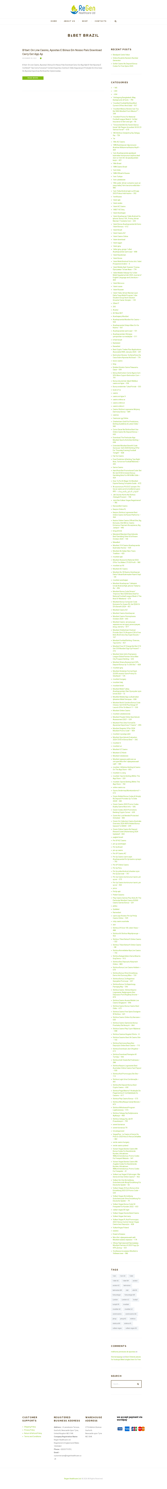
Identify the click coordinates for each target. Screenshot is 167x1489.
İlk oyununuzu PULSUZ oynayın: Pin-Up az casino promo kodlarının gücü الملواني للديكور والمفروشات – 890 (126, 489)
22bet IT (116, 303)
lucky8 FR (116, 1304)
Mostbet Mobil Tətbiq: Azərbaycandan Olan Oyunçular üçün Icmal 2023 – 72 (127, 691)
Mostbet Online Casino (121, 711)
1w (114, 138)
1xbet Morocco (118, 283)
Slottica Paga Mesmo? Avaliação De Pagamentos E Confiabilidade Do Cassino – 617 (127, 1093)
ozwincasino (117, 1314)
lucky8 (135, 1300)
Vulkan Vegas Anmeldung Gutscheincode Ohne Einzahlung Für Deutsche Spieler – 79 (127, 1198)
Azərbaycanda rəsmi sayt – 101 (125, 331)
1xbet (131, 1276)
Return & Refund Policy (33, 1433)
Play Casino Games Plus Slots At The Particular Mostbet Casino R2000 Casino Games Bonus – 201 (127, 900)
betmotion (127, 1285)
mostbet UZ (129, 1309)
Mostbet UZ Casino (120, 749)
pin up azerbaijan (119, 844)
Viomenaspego (117, 1357)
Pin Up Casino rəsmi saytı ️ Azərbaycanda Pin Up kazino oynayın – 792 (127, 859)
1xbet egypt (117, 243)
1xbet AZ (116, 1281)
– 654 (115, 94)
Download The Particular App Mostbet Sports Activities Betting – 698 (126, 440)
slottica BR (116, 1323)
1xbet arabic (117, 203)
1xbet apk (116, 200)
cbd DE (134, 1290)
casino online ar (119, 403)
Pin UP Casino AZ (119, 853)
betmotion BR (117, 1290)
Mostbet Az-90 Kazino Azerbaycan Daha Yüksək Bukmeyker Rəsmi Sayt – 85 (127, 574)
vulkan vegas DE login (121, 1210)
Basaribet (116, 346)
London (115, 1300)
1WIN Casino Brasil (120, 167)
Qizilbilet (116, 909)
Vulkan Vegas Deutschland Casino (126, 1213)
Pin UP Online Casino (121, 865)
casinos (116, 415)
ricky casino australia (121, 921)
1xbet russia (117, 286)
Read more (33, 78)
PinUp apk (117, 891)
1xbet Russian (118, 290)
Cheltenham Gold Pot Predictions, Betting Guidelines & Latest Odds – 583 (126, 424)
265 (114, 307)
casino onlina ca (119, 400)
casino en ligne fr (119, 396)
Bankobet (116, 343)
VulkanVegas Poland (121, 1228)
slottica (132, 1319)
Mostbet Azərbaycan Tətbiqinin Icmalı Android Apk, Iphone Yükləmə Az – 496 (126, 585)
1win (114, 1276)
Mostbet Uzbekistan (120, 756)
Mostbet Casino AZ (120, 610)
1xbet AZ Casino (119, 206)
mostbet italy (118, 682)
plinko (115, 906)
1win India (117, 170)
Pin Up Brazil (117, 847)
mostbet (126, 1304)
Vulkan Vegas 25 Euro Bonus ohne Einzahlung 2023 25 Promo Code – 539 (126, 1190)
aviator (135, 1281)
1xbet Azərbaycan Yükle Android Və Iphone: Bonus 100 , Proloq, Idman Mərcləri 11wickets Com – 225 (126, 218)
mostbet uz (117, 746)
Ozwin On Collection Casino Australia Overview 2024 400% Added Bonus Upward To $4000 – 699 (127, 823)
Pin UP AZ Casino (119, 840)
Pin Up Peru (117, 868)
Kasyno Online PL (119, 509)
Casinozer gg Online (120, 418)
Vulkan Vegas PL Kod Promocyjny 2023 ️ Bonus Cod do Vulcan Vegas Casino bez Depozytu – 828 (126, 1222)
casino (115, 393)
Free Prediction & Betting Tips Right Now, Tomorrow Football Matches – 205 (126, 461)
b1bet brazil (117, 340)
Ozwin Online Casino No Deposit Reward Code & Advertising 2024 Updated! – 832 (125, 831)
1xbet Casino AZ (119, 233)
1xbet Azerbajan (119, 213)
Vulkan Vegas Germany (122, 1216)
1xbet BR (126, 1281)
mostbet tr (117, 743)
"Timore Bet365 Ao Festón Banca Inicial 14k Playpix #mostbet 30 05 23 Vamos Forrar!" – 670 (127, 127)
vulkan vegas (117, 1328)
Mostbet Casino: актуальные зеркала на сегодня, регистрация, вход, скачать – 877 (126, 624)
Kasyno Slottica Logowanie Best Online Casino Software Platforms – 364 (127, 514)
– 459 (115, 91)
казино (115, 1231)
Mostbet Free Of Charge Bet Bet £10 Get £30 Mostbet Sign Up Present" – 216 (127, 648)
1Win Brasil (117, 163)
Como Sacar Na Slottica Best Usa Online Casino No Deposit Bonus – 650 (126, 431)
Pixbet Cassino (118, 895)
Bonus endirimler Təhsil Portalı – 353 (127, 387)
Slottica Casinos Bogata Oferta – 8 (126, 1034)
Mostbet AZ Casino (120, 569)
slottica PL (127, 1323)
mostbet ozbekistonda (121, 714)
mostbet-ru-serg (119, 773)
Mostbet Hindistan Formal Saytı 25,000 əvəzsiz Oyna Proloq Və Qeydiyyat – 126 (125, 673)
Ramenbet (117, 912)
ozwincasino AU (130, 1314)
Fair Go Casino (118, 456)
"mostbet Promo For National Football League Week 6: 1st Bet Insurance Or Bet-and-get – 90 (125, 119)
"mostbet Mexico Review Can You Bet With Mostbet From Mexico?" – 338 (126, 111)
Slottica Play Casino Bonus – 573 (125, 1099)
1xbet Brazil (117, 230)
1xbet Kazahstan (119, 255)
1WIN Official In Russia (121, 173)
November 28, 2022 (29, 58)
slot (114, 925)
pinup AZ (123, 1319)
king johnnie (117, 531)
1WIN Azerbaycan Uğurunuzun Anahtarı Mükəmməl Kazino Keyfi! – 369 (126, 147)
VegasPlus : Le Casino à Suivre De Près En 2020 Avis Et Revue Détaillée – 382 (127, 1136)
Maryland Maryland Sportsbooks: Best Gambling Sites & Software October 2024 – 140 (125, 536)
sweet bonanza (119, 1124)
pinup (114, 1319)
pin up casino (118, 850)
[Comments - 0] (41, 58)
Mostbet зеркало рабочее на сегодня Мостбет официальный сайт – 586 (126, 761)
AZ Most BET (118, 313)
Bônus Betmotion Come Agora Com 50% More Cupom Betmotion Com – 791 (127, 375)
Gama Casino (118, 467)
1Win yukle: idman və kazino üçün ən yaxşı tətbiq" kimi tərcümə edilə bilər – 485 (127, 185)
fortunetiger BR (130, 1295)
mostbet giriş (118, 668)
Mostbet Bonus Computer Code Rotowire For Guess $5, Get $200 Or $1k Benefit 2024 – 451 (126, 604)
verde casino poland (120, 1145)
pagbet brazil (118, 837)
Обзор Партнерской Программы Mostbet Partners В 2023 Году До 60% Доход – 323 (126, 1245)
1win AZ (122, 1276)
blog (114, 364)
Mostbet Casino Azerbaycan (124, 613)
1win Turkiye (117, 176)
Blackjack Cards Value (121, 55)
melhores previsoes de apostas (123, 1352)
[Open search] (115, 21)
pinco (115, 888)
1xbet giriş (117, 246)
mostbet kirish (118, 686)
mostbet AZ (117, 1309)
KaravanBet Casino (120, 506)
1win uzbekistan (119, 180)
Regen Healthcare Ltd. (72, 1479)
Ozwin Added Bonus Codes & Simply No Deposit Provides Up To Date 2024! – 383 (127, 798)
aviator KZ (116, 1285)
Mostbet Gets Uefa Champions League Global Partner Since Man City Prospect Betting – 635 (125, 656)
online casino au (119, 787)
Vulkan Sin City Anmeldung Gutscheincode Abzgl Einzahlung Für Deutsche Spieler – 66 (127, 1182)
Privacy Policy (29, 1430)
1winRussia (117, 197)
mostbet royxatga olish (122, 734)
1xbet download (119, 240)
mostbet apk (118, 557)
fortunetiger (117, 1295)
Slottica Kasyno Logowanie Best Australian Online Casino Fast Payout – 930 (127, 1068)
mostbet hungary (119, 679)
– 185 (115, 88)
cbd (127, 1290)
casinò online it (118, 406)
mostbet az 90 (118, 566)
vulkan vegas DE (131, 1328)
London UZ (125, 1300)
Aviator (115, 310)
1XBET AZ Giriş (118, 210)
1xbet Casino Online (120, 236)
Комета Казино (119, 1234)
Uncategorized (118, 1131)
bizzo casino (117, 361)
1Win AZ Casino (119, 142)
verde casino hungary (121, 1142)
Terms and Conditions (32, 1436)
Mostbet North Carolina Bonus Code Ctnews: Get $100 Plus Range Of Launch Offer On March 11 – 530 (126, 705)
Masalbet (116, 542)
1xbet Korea (117, 258)
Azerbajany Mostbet (121, 316)
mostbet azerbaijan (120, 580)
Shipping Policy (30, 1427)
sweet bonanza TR (120, 1128)
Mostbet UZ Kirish (119, 753)
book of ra (117, 390)
